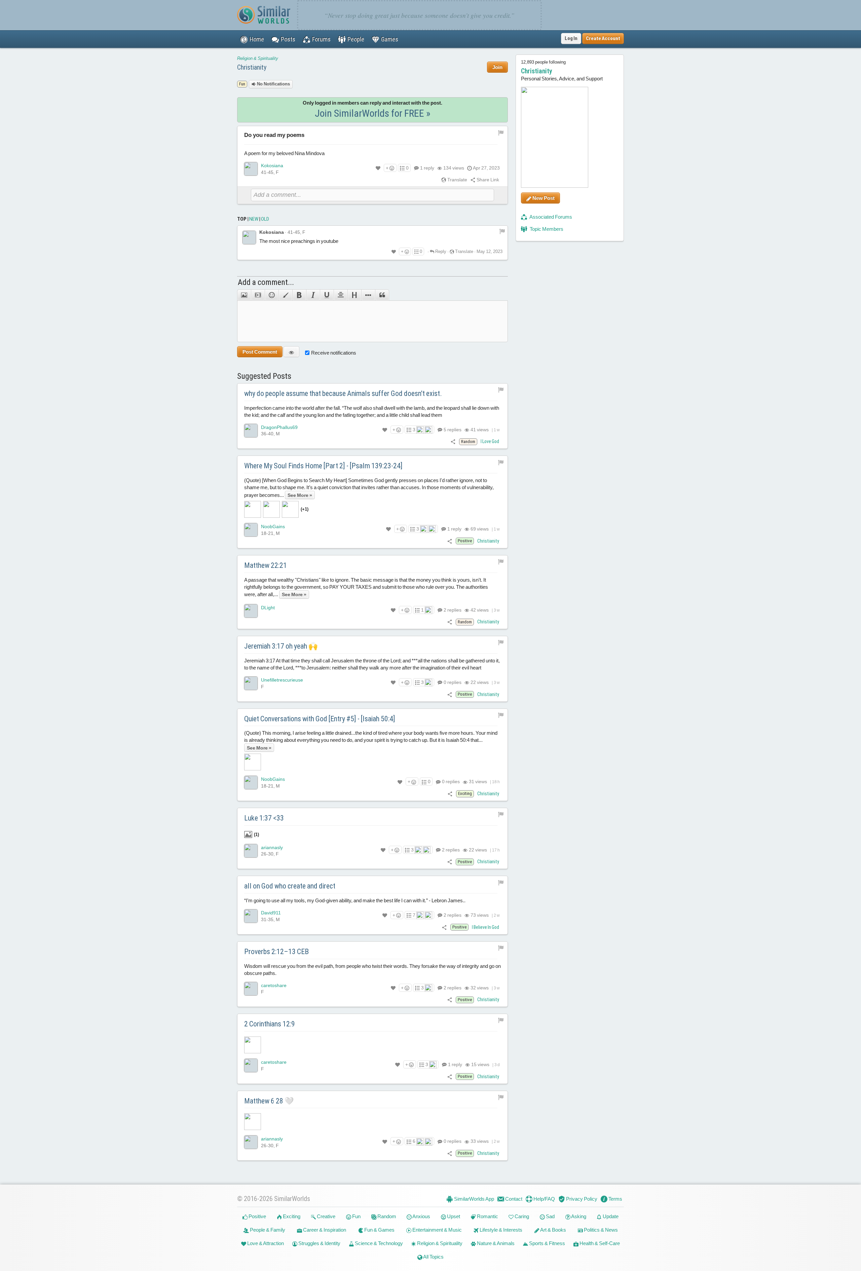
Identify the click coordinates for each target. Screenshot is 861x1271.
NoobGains (273, 526)
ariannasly (272, 847)
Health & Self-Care (599, 1243)
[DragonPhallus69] (251, 430)
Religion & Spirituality (257, 58)
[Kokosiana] (251, 169)
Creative (325, 1216)
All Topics (433, 1257)
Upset (453, 1216)
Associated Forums (550, 217)
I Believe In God (485, 927)
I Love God (490, 441)
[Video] (258, 295)
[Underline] (327, 295)
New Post (543, 198)
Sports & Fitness (546, 1243)
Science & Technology (378, 1243)
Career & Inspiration (324, 1230)
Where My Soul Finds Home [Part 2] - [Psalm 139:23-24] (323, 466)
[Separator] (368, 295)
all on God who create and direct (289, 886)
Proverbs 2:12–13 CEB (276, 951)
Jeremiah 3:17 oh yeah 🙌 (280, 646)
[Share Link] (453, 441)
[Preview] (291, 351)
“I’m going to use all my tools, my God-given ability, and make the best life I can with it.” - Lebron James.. (354, 900)
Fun (356, 1216)
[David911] (251, 916)
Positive (257, 1216)
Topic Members (546, 229)
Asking (578, 1216)
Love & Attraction (265, 1243)
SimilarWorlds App (473, 1199)
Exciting (291, 1216)
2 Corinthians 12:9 (269, 1024)
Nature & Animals (495, 1243)
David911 (271, 912)
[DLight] (251, 611)
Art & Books (552, 1230)
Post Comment (259, 352)
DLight (268, 607)
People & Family (267, 1230)
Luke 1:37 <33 (264, 818)
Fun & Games (379, 1230)
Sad (550, 1216)
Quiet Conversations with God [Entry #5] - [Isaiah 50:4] (319, 719)
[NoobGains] (251, 530)
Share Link (487, 179)
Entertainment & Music (436, 1230)
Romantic (487, 1216)
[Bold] (299, 295)
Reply (440, 251)
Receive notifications (333, 353)
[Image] (244, 295)
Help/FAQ (543, 1199)
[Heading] (354, 295)
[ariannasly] (251, 851)
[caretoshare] (251, 988)
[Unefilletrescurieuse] (251, 683)
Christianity (251, 67)
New (253, 219)
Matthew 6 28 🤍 (269, 1101)
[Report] (502, 230)
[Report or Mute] (501, 132)
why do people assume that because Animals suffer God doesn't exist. (343, 393)
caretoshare (274, 985)
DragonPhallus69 (279, 427)
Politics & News (600, 1230)
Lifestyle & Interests (500, 1230)
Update (610, 1216)
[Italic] (313, 295)
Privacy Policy (581, 1199)
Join (497, 67)
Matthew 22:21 (265, 565)
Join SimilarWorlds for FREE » (372, 113)
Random (386, 1216)
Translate (456, 179)
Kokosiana (272, 165)
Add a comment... (266, 282)
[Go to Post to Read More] (372, 1045)
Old (265, 219)
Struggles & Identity (318, 1243)
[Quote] (382, 295)
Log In (571, 38)
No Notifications (273, 83)
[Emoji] (271, 295)
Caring (521, 1216)
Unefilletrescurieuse (282, 680)
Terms (614, 1199)
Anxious (421, 1216)
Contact (513, 1199)
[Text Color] (285, 295)
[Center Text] (340, 295)
